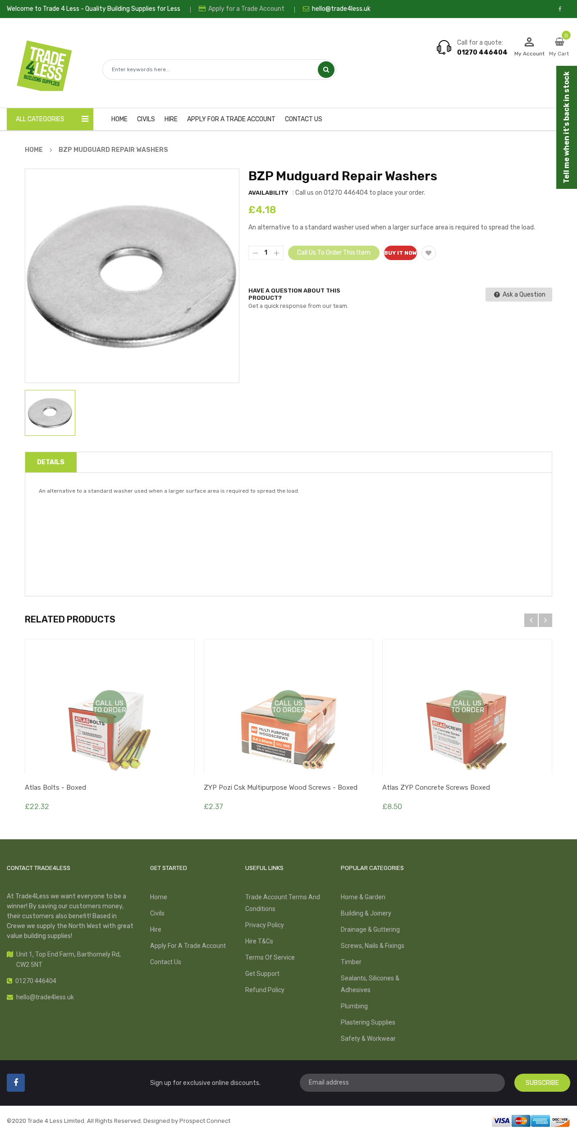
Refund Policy (264, 989)
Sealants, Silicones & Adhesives (370, 984)
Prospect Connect (204, 1120)
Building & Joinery (366, 913)
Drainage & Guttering (370, 929)
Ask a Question (523, 294)
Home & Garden (363, 897)
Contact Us (165, 962)
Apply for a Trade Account (245, 9)
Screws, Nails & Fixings (372, 945)
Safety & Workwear (368, 1038)
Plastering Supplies (368, 1022)
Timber (351, 962)
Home (158, 897)
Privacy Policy (264, 925)
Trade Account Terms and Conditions (282, 902)
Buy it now (400, 253)
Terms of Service (270, 957)
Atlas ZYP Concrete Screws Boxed (436, 787)
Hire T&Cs (259, 941)
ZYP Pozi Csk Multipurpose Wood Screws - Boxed (280, 787)
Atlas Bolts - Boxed (55, 787)
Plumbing (354, 1006)
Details (50, 462)
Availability (268, 192)
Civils (157, 913)
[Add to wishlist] (428, 253)
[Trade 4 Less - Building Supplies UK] (530, 1120)
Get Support (262, 973)
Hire (155, 929)
